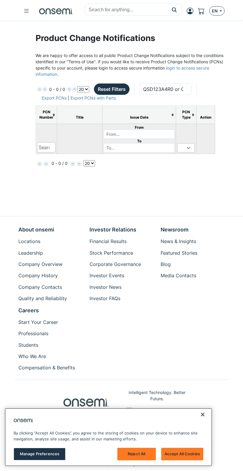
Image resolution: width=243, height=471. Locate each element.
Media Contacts (178, 275)
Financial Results (108, 241)
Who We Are (32, 356)
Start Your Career (38, 322)
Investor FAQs (104, 298)
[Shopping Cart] (203, 11)
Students (28, 345)
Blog (166, 264)
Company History (38, 275)
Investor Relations (112, 229)
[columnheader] (46, 115)
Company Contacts (40, 287)
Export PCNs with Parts (93, 97)
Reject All (136, 453)
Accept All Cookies (182, 453)
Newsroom (174, 229)
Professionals (33, 333)
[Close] (202, 414)
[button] (174, 9)
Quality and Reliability (42, 298)
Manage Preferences (39, 453)
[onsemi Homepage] (56, 11)
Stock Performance (111, 253)
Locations (29, 241)
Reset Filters (112, 89)
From (139, 127)
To (139, 141)
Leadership (30, 253)
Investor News (105, 287)
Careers (28, 310)
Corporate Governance (115, 264)
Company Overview (40, 264)
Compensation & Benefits (46, 368)
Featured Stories (179, 253)
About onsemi (36, 229)
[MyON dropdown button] (192, 11)
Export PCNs (54, 97)
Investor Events (106, 275)
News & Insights (178, 241)
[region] (108, 437)
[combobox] (126, 10)
